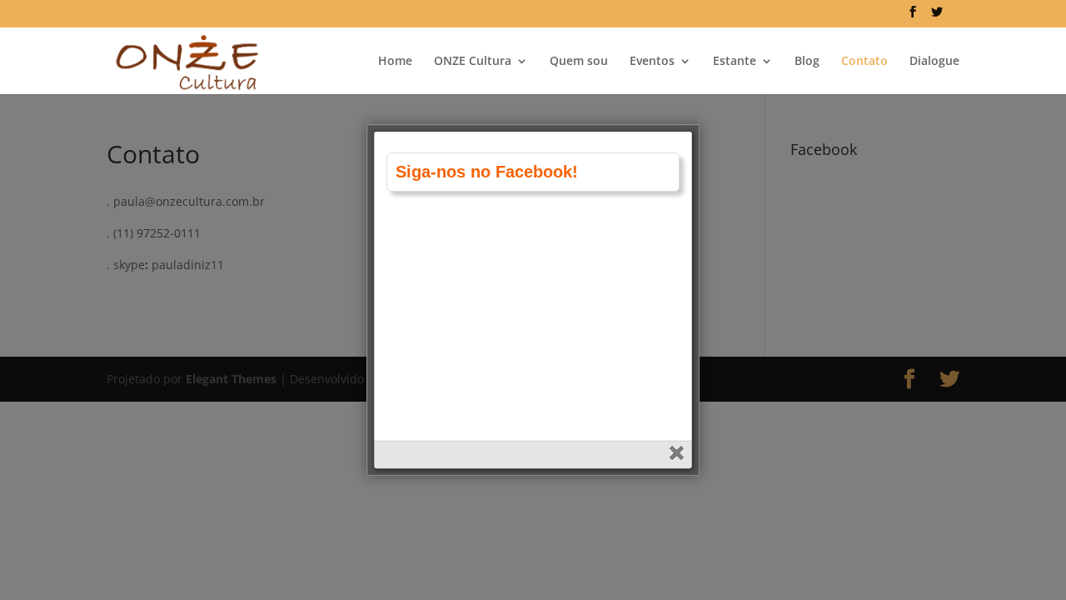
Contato (864, 61)
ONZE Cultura (472, 61)
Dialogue (934, 61)
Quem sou (579, 61)
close (678, 454)
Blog (807, 61)
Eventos (652, 61)
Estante (734, 61)
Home (395, 61)
